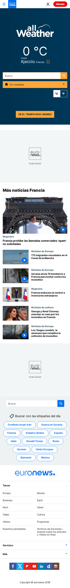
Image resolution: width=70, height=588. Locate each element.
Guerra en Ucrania (51, 424)
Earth (40, 500)
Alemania (25, 457)
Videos (6, 521)
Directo (60, 4)
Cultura (41, 514)
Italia (13, 441)
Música (45, 457)
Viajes (6, 514)
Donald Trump (34, 441)
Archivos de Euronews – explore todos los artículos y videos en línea (51, 531)
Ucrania (21, 449)
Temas (6, 485)
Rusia (56, 441)
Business (7, 500)
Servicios (8, 545)
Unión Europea (44, 449)
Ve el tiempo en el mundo (35, 114)
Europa (7, 493)
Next (5, 507)
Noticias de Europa (42, 251)
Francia (11, 432)
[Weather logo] (35, 32)
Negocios (8, 236)
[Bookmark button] (47, 62)
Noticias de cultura (42, 307)
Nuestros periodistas (14, 528)
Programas (43, 521)
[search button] (63, 75)
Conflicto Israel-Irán (19, 424)
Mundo (41, 493)
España (58, 432)
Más (5, 554)
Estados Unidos (35, 432)
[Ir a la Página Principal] (12, 4)
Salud (40, 507)
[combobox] (35, 75)
